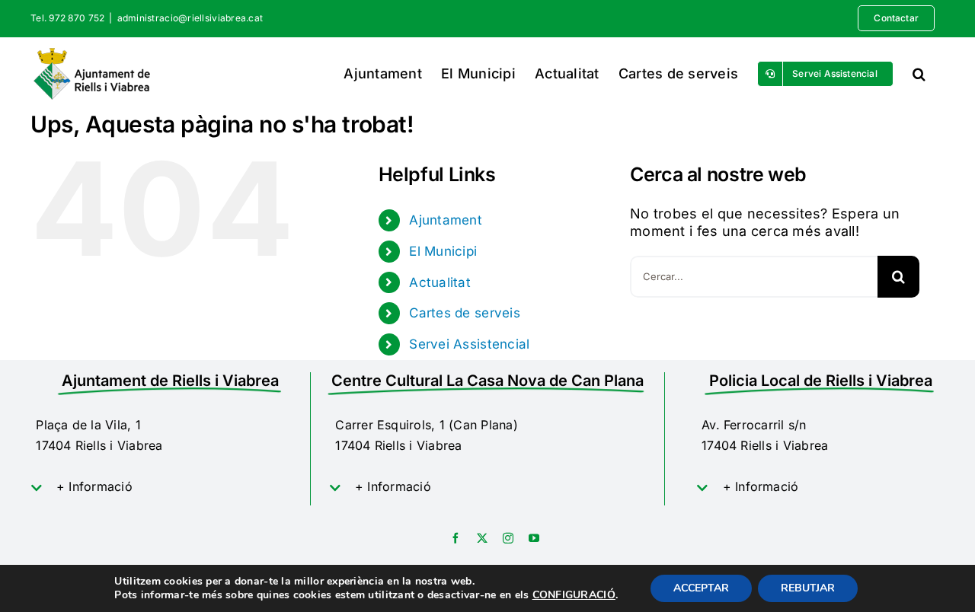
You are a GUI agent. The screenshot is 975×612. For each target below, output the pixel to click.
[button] (919, 73)
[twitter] (482, 538)
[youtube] (534, 538)
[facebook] (455, 538)
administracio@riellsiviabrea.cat (190, 18)
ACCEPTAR (701, 588)
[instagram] (508, 538)
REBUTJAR (808, 588)
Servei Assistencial (469, 344)
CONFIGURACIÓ (573, 595)
